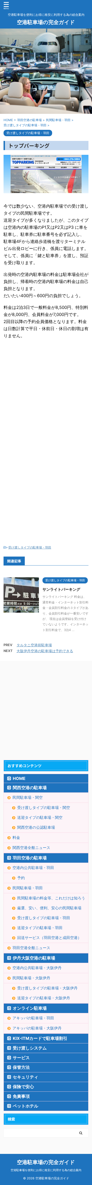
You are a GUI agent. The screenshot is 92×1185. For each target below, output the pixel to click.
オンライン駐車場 (30, 1008)
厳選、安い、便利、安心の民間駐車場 (49, 908)
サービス (21, 1057)
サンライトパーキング (61, 589)
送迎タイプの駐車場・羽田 (40, 927)
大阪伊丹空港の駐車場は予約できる (45, 651)
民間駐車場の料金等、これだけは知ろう (51, 898)
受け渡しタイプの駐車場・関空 (43, 807)
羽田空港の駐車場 (30, 857)
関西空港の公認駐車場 (36, 827)
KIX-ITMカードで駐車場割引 (40, 1038)
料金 (16, 837)
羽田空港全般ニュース (31, 947)
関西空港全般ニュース (31, 847)
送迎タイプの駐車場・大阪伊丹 (43, 998)
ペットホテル (25, 1105)
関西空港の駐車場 (30, 787)
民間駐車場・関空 (28, 797)
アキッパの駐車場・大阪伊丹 (37, 1028)
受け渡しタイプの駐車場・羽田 (29, 547)
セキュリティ (25, 1076)
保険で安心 (23, 1086)
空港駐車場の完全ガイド (46, 22)
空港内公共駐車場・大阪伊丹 (37, 967)
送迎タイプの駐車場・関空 (40, 817)
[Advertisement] (46, 395)
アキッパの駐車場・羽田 (33, 1018)
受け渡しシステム (30, 1048)
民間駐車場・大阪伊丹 (31, 978)
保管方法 (21, 1067)
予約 (21, 877)
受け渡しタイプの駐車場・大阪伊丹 (47, 988)
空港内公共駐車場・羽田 (33, 867)
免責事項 (21, 1096)
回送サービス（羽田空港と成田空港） (49, 937)
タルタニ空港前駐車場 (34, 645)
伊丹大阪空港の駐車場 (34, 957)
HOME (19, 778)
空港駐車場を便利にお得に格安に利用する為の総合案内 (46, 1170)
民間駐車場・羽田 (28, 888)
